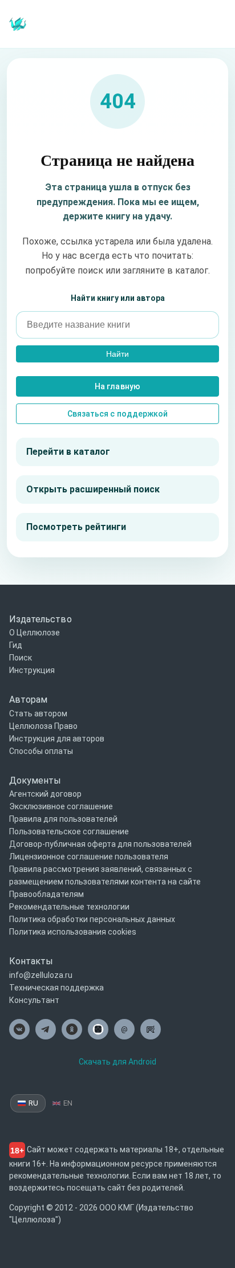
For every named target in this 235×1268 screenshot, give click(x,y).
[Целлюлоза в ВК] (19, 1029)
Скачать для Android (117, 1061)
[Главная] (17, 23)
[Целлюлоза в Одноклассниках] (72, 1029)
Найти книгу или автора (118, 298)
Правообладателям (46, 894)
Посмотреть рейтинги (76, 526)
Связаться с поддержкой (117, 413)
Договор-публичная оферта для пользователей (100, 844)
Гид (15, 645)
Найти (117, 353)
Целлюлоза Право (43, 726)
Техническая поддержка (56, 987)
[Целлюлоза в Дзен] (98, 1029)
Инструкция (32, 670)
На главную (117, 386)
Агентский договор (45, 793)
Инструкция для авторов (56, 738)
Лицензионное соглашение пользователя (88, 856)
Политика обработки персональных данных (92, 919)
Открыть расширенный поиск (93, 489)
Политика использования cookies (72, 931)
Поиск (20, 657)
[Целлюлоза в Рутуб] (150, 1029)
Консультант (34, 1000)
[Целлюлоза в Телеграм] (45, 1029)
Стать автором (38, 713)
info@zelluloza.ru (40, 975)
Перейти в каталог (68, 451)
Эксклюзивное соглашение (61, 806)
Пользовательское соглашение (69, 831)
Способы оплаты (41, 751)
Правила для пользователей (63, 818)
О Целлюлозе (34, 632)
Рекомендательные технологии (69, 906)
